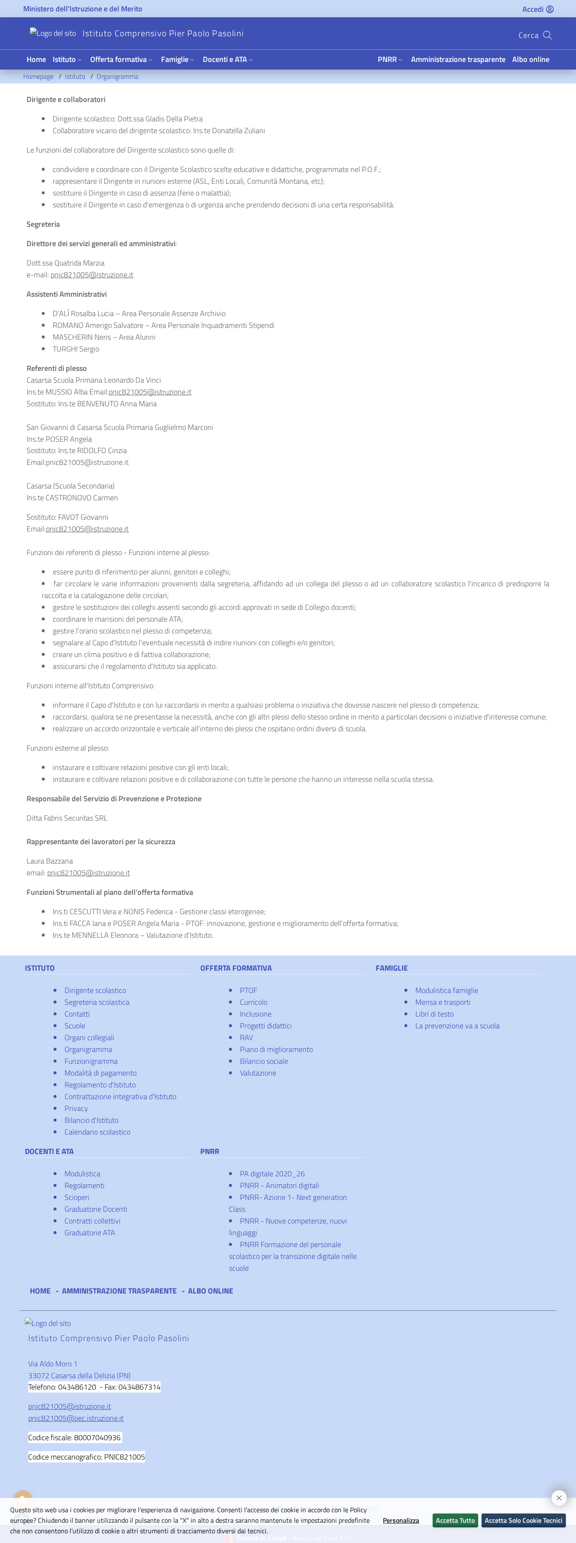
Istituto (64, 59)
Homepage (39, 76)
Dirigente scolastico (95, 990)
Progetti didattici (266, 1025)
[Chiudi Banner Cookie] (555, 1494)
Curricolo (253, 1002)
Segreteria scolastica (97, 1002)
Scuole (75, 1025)
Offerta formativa (118, 59)
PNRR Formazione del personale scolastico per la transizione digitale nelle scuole (293, 1256)
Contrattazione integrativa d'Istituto (120, 1096)
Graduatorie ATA (90, 1232)
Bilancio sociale (264, 1061)
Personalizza (401, 1520)
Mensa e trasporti (443, 1002)
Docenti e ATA (225, 59)
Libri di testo (434, 1014)
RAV (246, 1037)
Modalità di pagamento (101, 1073)
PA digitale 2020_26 (272, 1173)
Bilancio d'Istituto (91, 1120)
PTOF (248, 990)
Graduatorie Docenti (96, 1209)
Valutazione (258, 1073)
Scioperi (77, 1197)
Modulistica (82, 1173)
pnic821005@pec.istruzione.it (76, 1418)
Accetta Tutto (455, 1520)
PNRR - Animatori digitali (279, 1185)
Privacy (76, 1108)
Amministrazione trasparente (458, 59)
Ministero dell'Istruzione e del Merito (83, 8)
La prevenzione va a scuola (457, 1025)
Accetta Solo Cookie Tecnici (524, 1520)
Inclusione (256, 1014)
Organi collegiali (89, 1037)
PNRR (387, 59)
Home (36, 59)
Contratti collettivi (93, 1220)
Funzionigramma (91, 1061)
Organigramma (117, 76)
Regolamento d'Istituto (100, 1084)
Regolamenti (85, 1185)
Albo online (530, 59)
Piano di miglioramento (276, 1049)
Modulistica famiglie (446, 990)
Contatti (77, 1014)
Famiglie (174, 59)
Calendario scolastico (97, 1132)
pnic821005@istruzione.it (92, 274)
